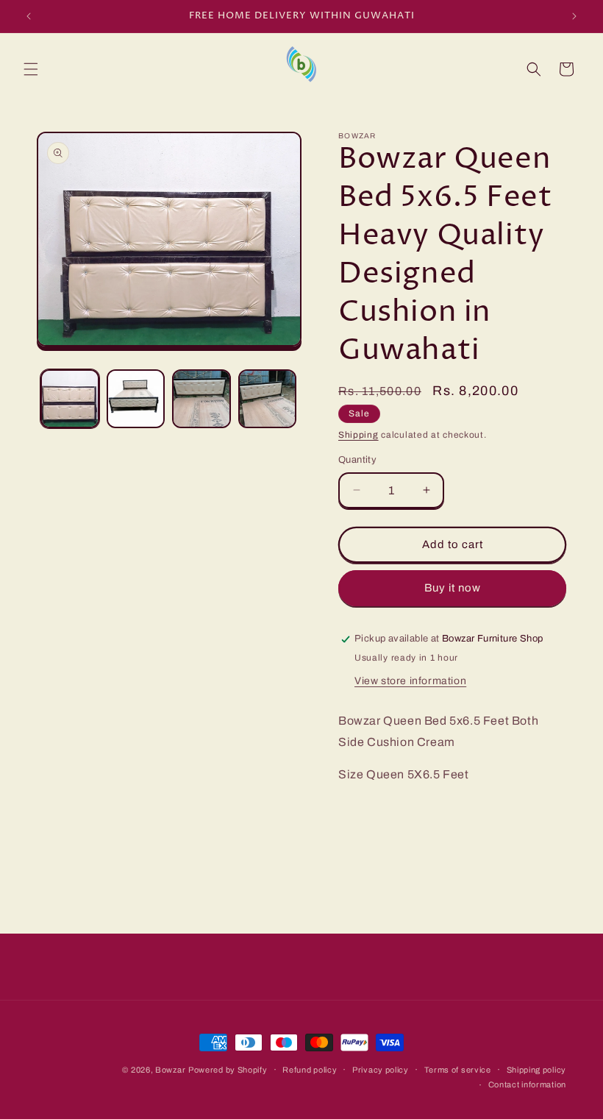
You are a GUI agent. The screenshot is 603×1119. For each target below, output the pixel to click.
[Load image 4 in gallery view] (267, 398)
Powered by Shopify (228, 1069)
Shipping (358, 435)
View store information (410, 680)
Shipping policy (537, 1069)
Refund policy (309, 1069)
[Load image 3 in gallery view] (201, 398)
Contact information (527, 1084)
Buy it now (452, 588)
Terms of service (457, 1069)
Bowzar (170, 1069)
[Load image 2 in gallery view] (136, 398)
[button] (31, 69)
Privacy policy (380, 1069)
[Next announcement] (574, 16)
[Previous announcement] (29, 16)
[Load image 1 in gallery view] (69, 398)
